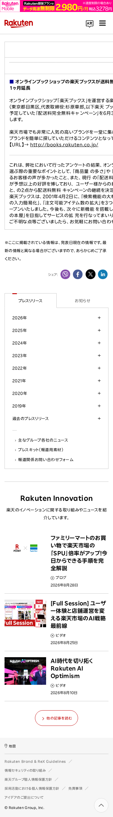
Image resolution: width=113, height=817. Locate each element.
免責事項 (75, 788)
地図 (12, 746)
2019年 (19, 406)
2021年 (19, 381)
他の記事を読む (59, 718)
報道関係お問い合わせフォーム (45, 460)
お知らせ (82, 301)
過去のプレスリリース (30, 418)
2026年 (19, 318)
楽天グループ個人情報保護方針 (28, 779)
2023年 (19, 355)
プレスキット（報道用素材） (41, 450)
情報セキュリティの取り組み (25, 770)
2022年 (19, 368)
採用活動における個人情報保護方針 (32, 788)
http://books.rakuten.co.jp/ (64, 144)
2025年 (19, 330)
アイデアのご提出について (24, 797)
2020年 (19, 393)
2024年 (19, 343)
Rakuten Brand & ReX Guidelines (35, 761)
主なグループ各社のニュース (43, 440)
